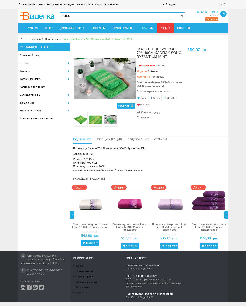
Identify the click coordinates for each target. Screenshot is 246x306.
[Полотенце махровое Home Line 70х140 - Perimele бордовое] (130, 202)
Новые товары (84, 271)
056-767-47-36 (35, 273)
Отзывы (160, 139)
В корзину (92, 242)
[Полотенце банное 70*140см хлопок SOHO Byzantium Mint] (80, 119)
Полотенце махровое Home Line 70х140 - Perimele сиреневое (169, 227)
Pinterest (145, 104)
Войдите (170, 4)
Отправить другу (151, 112)
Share (156, 97)
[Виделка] (37, 16)
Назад (75, 119)
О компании (83, 287)
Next (226, 215)
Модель (142, 71)
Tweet (143, 97)
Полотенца (157, 76)
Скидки (80, 265)
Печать (145, 117)
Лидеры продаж (85, 276)
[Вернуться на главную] (21, 39)
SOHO (161, 65)
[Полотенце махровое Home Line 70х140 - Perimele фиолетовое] (209, 202)
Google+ (171, 97)
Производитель (147, 65)
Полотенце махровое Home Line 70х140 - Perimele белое (90, 225)
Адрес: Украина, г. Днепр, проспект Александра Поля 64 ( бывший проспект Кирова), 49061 (42, 259)
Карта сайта (83, 292)
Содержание (138, 139)
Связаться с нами (86, 281)
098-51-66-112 (53, 270)
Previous (72, 215)
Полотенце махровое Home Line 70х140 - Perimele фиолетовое (209, 227)
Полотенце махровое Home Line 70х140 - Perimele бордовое (129, 227)
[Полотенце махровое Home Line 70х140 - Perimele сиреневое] (169, 202)
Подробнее (82, 139)
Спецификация (109, 139)
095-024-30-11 (35, 270)
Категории (143, 76)
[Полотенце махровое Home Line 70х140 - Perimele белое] (90, 202)
